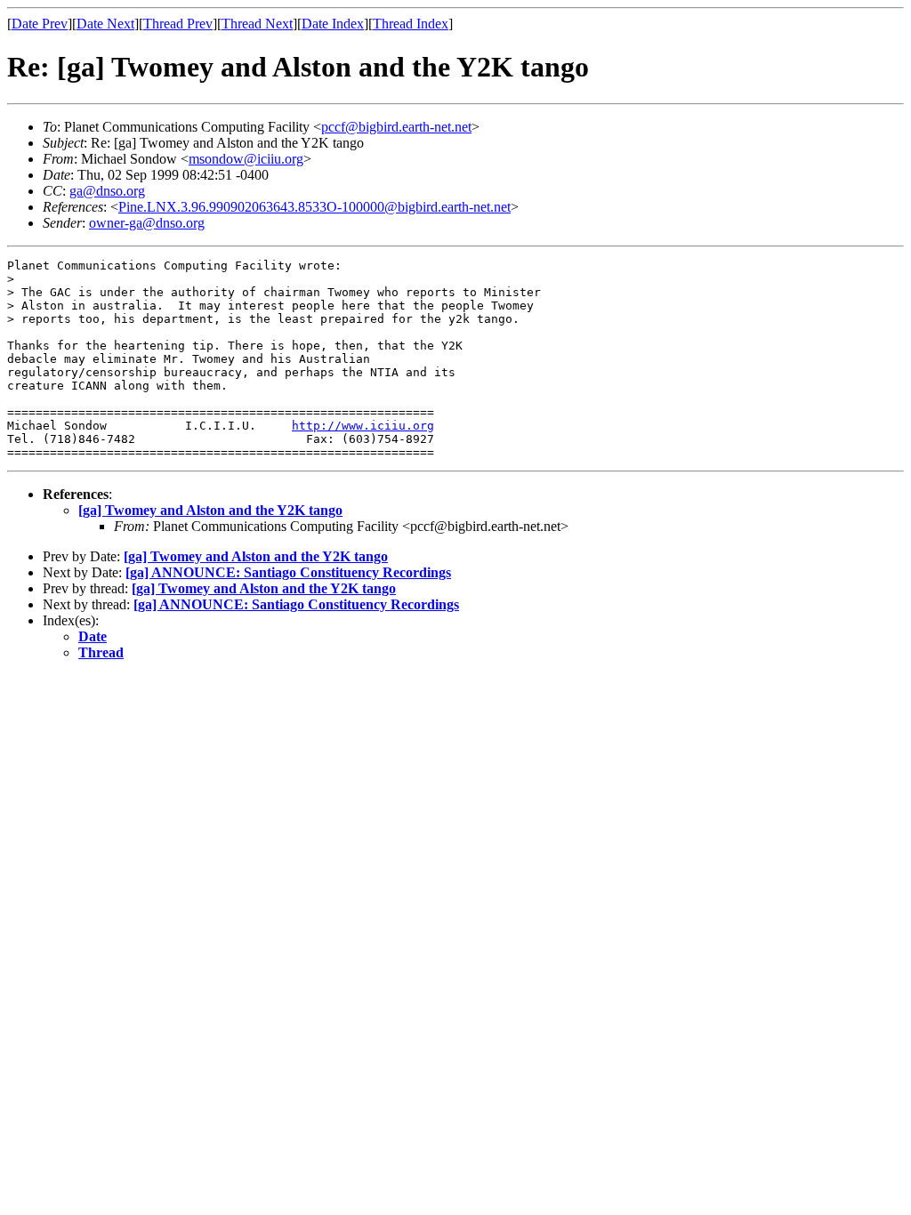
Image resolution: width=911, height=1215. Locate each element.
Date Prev (40, 23)
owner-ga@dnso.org (147, 222)
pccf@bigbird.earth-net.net (396, 126)
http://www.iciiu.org (363, 425)
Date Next (105, 23)
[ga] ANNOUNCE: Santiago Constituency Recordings (288, 572)
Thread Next (257, 23)
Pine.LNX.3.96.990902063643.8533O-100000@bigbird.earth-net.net (314, 206)
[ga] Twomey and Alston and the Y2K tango (210, 510)
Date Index (333, 23)
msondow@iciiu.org (246, 158)
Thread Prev (178, 23)
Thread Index (410, 23)
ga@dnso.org (107, 190)
